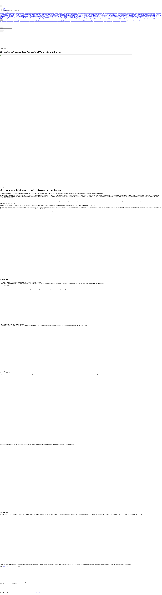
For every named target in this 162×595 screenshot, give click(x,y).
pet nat (67, 18)
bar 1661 (75, 13)
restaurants (137, 18)
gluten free (150, 15)
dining (103, 14)
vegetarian (67, 21)
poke (93, 18)
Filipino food (68, 15)
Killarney (2, 17)
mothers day (143, 17)
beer (90, 13)
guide (38, 16)
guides (41, 16)
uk (36, 21)
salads (154, 18)
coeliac (37, 14)
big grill (104, 13)
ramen (114, 18)
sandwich (157, 18)
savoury (13, 19)
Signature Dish (40, 19)
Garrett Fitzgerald (120, 15)
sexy (24, 19)
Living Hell (40, 17)
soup (59, 19)
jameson (129, 16)
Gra (10, 16)
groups (35, 16)
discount (121, 14)
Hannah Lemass (57, 16)
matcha (95, 17)
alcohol (11, 13)
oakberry (25, 18)
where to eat (97, 21)
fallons (28, 15)
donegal (134, 14)
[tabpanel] (81, 583)
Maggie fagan (80, 17)
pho (73, 18)
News (4, 9)
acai (5, 13)
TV (35, 21)
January (132, 16)
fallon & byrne (23, 15)
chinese (10, 14)
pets (70, 18)
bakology (57, 13)
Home (4, 8)
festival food (56, 15)
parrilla (51, 18)
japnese (145, 16)
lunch (62, 17)
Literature (30, 17)
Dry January (153, 14)
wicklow (108, 21)
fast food (41, 15)
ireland (110, 16)
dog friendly (128, 14)
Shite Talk (27, 19)
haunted (68, 16)
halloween (51, 16)
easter (6, 15)
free (109, 15)
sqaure (88, 19)
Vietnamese (84, 21)
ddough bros (84, 14)
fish (79, 15)
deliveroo (91, 14)
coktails (43, 14)
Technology (137, 19)
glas (144, 15)
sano (6, 19)
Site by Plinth (38, 592)
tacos (123, 19)
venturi (74, 21)
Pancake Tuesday (42, 18)
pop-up (106, 18)
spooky (79, 19)
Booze (112, 13)
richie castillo (146, 18)
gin (143, 15)
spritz (85, 19)
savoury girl (17, 19)
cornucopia (62, 14)
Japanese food (141, 16)
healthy (71, 16)
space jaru (71, 19)
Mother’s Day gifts (137, 17)
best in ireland (94, 13)
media (102, 17)
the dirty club (145, 19)
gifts (139, 15)
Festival (52, 15)
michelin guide (116, 17)
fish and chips (83, 15)
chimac (7, 14)
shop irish (31, 19)
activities (8, 13)
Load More (81, 578)
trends (33, 21)
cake (144, 13)
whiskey (101, 21)
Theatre (159, 19)
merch (104, 17)
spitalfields (76, 19)
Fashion (37, 15)
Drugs (143, 14)
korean (5, 17)
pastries (57, 18)
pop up (103, 18)
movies (147, 17)
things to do (2, 21)
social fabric (53, 19)
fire (74, 15)
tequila (141, 19)
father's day (48, 15)
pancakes (48, 18)
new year (16, 18)
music (150, 17)
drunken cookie (148, 14)
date (76, 14)
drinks (140, 14)
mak (88, 17)
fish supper (88, 15)
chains (157, 13)
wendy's (93, 21)
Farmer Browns (33, 15)
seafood (21, 19)
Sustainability (106, 19)
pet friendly (64, 18)
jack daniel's (125, 16)
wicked (105, 21)
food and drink (96, 15)
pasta (54, 18)
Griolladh (32, 16)
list (25, 17)
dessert (100, 14)
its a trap (120, 16)
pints (89, 18)
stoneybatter (95, 19)
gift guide (136, 15)
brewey (136, 13)
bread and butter (123, 13)
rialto (142, 18)
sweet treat (111, 19)
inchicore (90, 16)
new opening (11, 18)
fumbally (112, 15)
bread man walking (130, 13)
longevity (44, 17)
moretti (131, 17)
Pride (109, 18)
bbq (80, 13)
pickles (79, 18)
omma (32, 18)
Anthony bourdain (31, 13)
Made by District (67, 17)
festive (64, 15)
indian (94, 16)
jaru (148, 16)
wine (111, 21)
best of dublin (99, 13)
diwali (124, 14)
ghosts (132, 15)
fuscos (115, 15)
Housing (81, 16)
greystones (28, 16)
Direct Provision (116, 14)
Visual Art (89, 21)
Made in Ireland (74, 17)
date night (79, 14)
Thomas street (16, 21)
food (92, 15)
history (77, 16)
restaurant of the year (130, 18)
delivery (94, 14)
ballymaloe (66, 13)
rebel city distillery (122, 18)
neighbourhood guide (4, 18)
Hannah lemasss (63, 16)
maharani (85, 17)
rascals (117, 18)
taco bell (120, 19)
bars (78, 13)
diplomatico (110, 14)
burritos (139, 13)
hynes (84, 16)
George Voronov (127, 15)
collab (46, 14)
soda (57, 19)
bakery (53, 13)
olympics (29, 18)
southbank (67, 19)
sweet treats (115, 19)
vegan (59, 21)
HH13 (75, 16)
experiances (13, 15)
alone (23, 13)
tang (133, 19)
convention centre (54, 14)
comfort (49, 14)
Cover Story (67, 14)
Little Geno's (34, 17)
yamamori (118, 21)
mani (90, 17)
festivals (61, 15)
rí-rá (140, 18)
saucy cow (9, 19)
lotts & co (48, 17)
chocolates (15, 14)
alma (21, 13)
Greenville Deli (22, 16)
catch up (153, 13)
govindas (7, 16)
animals (26, 13)
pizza (91, 18)
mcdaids (98, 17)
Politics (95, 18)
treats (30, 21)
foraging (107, 15)
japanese (136, 16)
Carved (150, 13)
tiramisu (21, 21)
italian (115, 16)
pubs (112, 18)
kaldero (153, 16)
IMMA (87, 16)
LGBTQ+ (22, 17)
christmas (19, 14)
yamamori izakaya (123, 21)
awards (50, 13)
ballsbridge (61, 13)
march (92, 17)
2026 (1, 13)
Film (72, 15)
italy (118, 16)
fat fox (44, 15)
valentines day (55, 21)
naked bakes (154, 17)
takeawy (130, 19)
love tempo (52, 17)
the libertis (155, 19)
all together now (16, 13)
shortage (35, 19)
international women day (100, 16)
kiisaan (156, 16)
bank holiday (71, 13)
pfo (72, 18)
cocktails (33, 14)
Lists (27, 17)
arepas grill (40, 13)
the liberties (151, 19)
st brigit (90, 19)
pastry (60, 18)
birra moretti (108, 13)
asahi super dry (46, 13)
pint (86, 18)
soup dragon (62, 19)
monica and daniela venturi (124, 17)
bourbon (115, 13)
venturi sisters (79, 21)
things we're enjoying (9, 21)
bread (119, 13)
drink (138, 14)
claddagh (23, 14)
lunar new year (58, 17)
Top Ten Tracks (26, 21)
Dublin (157, 14)
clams (30, 14)
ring (150, 18)
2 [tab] (82, 594)
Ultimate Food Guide (41, 21)
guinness (47, 16)
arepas (36, 13)
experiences (18, 15)
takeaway (126, 19)
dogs (132, 14)
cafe (142, 13)
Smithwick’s (5, 566)
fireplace (76, 15)
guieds (44, 16)
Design (97, 14)
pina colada (83, 18)
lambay (8, 17)
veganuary (62, 21)
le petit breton (13, 17)
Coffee (40, 14)
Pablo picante (36, 18)
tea (134, 19)
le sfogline (18, 17)
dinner (106, 14)
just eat (150, 16)
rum (151, 18)
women (114, 21)
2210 (3, 13)
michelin (111, 17)
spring (82, 19)
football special (102, 15)
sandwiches (2, 19)
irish (113, 16)
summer (99, 19)
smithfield (45, 19)
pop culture (100, 18)
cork (59, 14)
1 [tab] (80, 594)
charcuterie (4, 14)
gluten (147, 15)
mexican (107, 17)
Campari (147, 13)
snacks (49, 19)
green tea (13, 16)
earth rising (3, 15)
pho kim (76, 18)
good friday (155, 15)
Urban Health (49, 21)
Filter (1, 27)
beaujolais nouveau (85, 13)
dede (88, 14)
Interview (107, 16)
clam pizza (27, 14)
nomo (22, 18)
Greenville (17, 16)
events (9, 15)
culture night (72, 14)
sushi (102, 19)
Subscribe (14, 583)
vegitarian (71, 21)
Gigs (141, 15)
